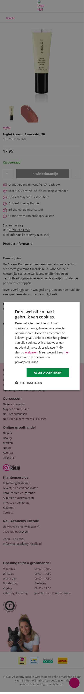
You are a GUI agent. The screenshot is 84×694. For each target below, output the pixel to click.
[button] (28, 383)
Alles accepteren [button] (47, 372)
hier (66, 352)
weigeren (31, 352)
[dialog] (42, 346)
